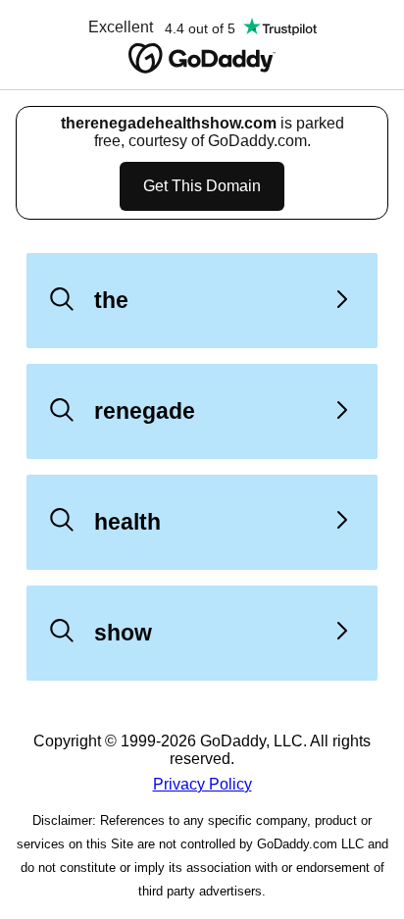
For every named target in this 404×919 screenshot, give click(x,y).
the (111, 300)
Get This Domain (202, 186)
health (127, 522)
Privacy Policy (202, 784)
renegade (144, 411)
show (123, 632)
